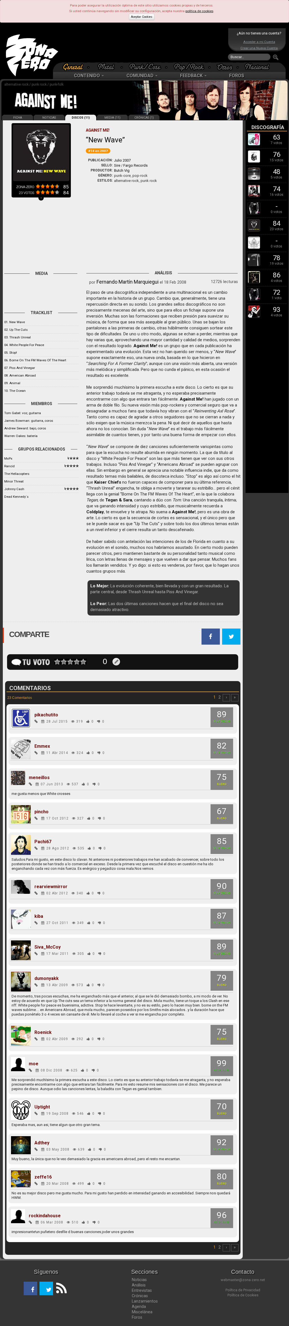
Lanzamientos (145, 1301)
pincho (41, 812)
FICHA (17, 117)
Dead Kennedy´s (16, 497)
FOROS (236, 75)
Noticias (139, 1279)
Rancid (9, 466)
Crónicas (140, 1296)
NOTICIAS (49, 117)
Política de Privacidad (242, 1290)
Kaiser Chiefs (107, 482)
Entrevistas (142, 1290)
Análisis (139, 1285)
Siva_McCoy (47, 947)
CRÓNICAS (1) (144, 117)
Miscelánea (142, 1312)
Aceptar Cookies (141, 17)
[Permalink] (36, 721)
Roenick (43, 1032)
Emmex (42, 746)
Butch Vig (122, 170)
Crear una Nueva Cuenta (259, 48)
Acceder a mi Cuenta (259, 42)
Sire (117, 165)
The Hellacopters (16, 474)
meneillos (39, 777)
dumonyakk (46, 978)
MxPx (8, 458)
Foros (137, 1317)
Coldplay (95, 511)
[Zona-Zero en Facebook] (30, 1288)
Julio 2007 (122, 160)
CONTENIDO (87, 75)
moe (33, 1064)
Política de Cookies (243, 1295)
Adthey (41, 1143)
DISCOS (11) (81, 117)
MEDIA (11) (112, 117)
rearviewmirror (50, 886)
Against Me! (145, 345)
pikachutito (46, 715)
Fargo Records (135, 165)
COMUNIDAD (140, 75)
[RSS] (60, 1288)
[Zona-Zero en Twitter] (46, 1288)
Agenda (139, 1306)
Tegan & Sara (118, 500)
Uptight (42, 1107)
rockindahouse (45, 1216)
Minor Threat (14, 481)
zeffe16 (43, 1177)
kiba (38, 916)
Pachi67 (42, 842)
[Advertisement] (143, 45)
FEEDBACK (192, 75)
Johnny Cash (14, 489)
